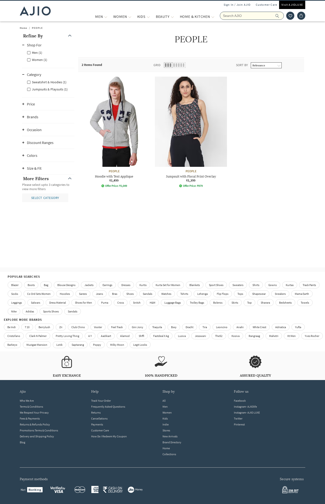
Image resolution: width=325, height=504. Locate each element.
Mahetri (273, 336)
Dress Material (57, 302)
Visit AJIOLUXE (292, 4)
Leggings (16, 302)
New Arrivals (169, 436)
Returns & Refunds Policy (35, 424)
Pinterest (239, 424)
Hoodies (65, 294)
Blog (22, 442)
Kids (165, 418)
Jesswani (200, 336)
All (164, 400)
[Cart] (301, 16)
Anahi (240, 327)
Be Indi (11, 327)
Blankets (194, 285)
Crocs (120, 302)
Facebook (240, 400)
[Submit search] (280, 16)
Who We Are (27, 400)
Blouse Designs (66, 285)
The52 (218, 336)
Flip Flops (222, 294)
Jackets (89, 285)
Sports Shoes (51, 311)
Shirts (255, 285)
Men (165, 406)
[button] (290, 16)
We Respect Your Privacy (34, 412)
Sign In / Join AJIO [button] (237, 4)
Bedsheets (285, 302)
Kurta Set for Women (168, 285)
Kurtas (290, 285)
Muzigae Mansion (36, 344)
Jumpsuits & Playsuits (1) (50, 89)
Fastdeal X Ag (161, 336)
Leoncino (221, 327)
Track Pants (309, 285)
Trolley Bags (197, 302)
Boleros (217, 302)
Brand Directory (171, 442)
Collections (169, 454)
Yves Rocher (312, 336)
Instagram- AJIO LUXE (247, 412)
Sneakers (280, 294)
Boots (31, 285)
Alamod (125, 336)
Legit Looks (140, 344)
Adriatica (280, 327)
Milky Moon (117, 344)
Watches (166, 294)
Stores (166, 430)
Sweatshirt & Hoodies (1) (49, 82)
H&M (152, 302)
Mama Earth (302, 294)
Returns (96, 412)
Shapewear (259, 294)
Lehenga (202, 294)
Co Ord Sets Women (39, 294)
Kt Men (291, 336)
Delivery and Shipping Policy (37, 436)
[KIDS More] (148, 16)
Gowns (272, 285)
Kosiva (235, 336)
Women (167, 412)
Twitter (238, 418)
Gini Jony (137, 327)
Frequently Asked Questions (108, 406)
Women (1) (39, 60)
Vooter (98, 327)
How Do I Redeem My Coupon (109, 436)
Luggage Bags (172, 302)
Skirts (234, 302)
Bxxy (174, 327)
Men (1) (37, 52)
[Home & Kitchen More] (213, 16)
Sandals (147, 294)
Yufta (298, 327)
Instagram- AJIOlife (245, 406)
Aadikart (106, 336)
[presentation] (197, 146)
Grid (157, 65)
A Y (90, 336)
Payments (97, 424)
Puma (104, 302)
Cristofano (13, 336)
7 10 (27, 327)
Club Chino (78, 327)
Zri (60, 327)
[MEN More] (105, 16)
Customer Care (266, 4)
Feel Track (117, 327)
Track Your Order (101, 400)
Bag (46, 285)
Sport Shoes (216, 285)
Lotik (59, 344)
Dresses (125, 285)
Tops (240, 294)
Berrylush (44, 327)
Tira (204, 327)
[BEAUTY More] (172, 16)
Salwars (35, 302)
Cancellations (99, 418)
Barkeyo (12, 344)
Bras (114, 294)
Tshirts (184, 294)
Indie (165, 424)
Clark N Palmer (38, 336)
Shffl (141, 336)
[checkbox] (48, 52)
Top (249, 302)
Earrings (107, 285)
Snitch (137, 302)
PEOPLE (37, 28)
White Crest (259, 327)
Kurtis (143, 285)
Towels (305, 302)
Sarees (83, 294)
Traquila (157, 327)
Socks (14, 294)
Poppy (97, 344)
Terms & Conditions (31, 406)
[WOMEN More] (130, 16)
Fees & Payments (30, 418)
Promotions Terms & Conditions (39, 430)
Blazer (15, 285)
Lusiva (182, 336)
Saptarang (78, 344)
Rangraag (254, 336)
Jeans (99, 294)
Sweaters (237, 285)
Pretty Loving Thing (67, 336)
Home (23, 28)
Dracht (189, 327)
